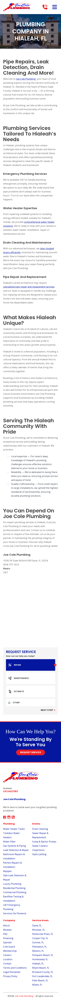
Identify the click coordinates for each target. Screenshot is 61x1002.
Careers (7, 955)
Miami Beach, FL (40, 967)
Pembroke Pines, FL (42, 934)
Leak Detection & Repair (16, 850)
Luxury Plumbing (12, 883)
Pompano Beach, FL (42, 955)
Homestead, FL (40, 959)
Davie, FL (37, 925)
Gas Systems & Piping (14, 845)
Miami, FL (37, 984)
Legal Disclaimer (12, 972)
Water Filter (9, 841)
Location (7, 959)
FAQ (5, 934)
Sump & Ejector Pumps (44, 841)
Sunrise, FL (38, 942)
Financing (8, 938)
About (6, 925)
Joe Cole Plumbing (26, 78)
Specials (7, 942)
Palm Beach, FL (40, 980)
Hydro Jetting (39, 854)
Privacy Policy (10, 976)
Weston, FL (38, 950)
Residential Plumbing (14, 888)
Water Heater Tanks (14, 828)
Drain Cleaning (40, 828)
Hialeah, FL (38, 963)
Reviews (7, 929)
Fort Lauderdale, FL (42, 976)
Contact (7, 963)
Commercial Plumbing (14, 892)
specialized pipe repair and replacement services (28, 286)
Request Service (30, 752)
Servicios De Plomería (14, 913)
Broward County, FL (42, 972)
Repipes (7, 871)
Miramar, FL (38, 929)
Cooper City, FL (40, 938)
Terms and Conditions (15, 967)
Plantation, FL (39, 946)
